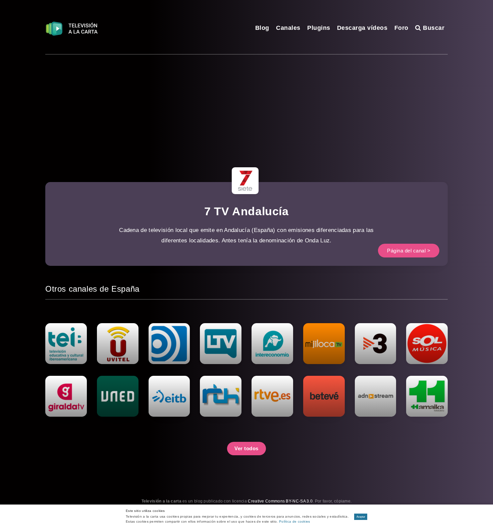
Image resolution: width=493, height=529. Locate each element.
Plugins (318, 27)
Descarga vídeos (362, 27)
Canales (288, 27)
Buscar (432, 27)
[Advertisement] (246, 105)
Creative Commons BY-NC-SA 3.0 (280, 501)
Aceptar (361, 516)
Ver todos (246, 448)
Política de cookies (294, 521)
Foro (401, 27)
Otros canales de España (92, 288)
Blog (262, 27)
